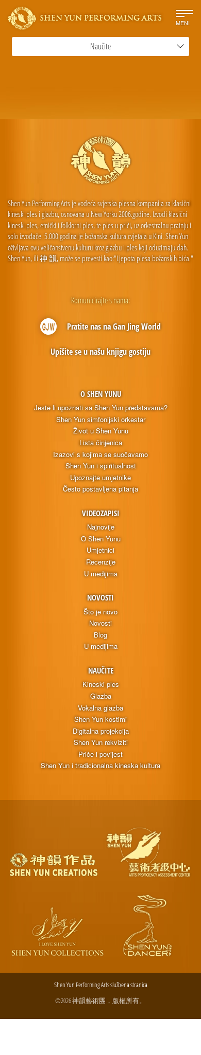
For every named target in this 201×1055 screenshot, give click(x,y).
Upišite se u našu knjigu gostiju (100, 351)
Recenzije (100, 562)
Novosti (100, 597)
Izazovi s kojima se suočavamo (100, 454)
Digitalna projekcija (101, 731)
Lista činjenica (100, 442)
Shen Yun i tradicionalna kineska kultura (100, 765)
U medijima (101, 573)
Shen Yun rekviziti (101, 742)
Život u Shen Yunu (100, 430)
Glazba (100, 696)
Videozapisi (101, 513)
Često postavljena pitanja (100, 489)
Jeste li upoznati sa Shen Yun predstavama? (100, 407)
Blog (100, 635)
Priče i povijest (100, 754)
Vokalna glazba (100, 708)
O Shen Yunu (100, 394)
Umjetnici (100, 550)
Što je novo (100, 611)
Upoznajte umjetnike (100, 477)
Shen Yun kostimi (100, 719)
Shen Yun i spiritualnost (100, 465)
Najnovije (100, 527)
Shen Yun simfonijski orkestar (100, 419)
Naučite (100, 670)
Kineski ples (100, 684)
